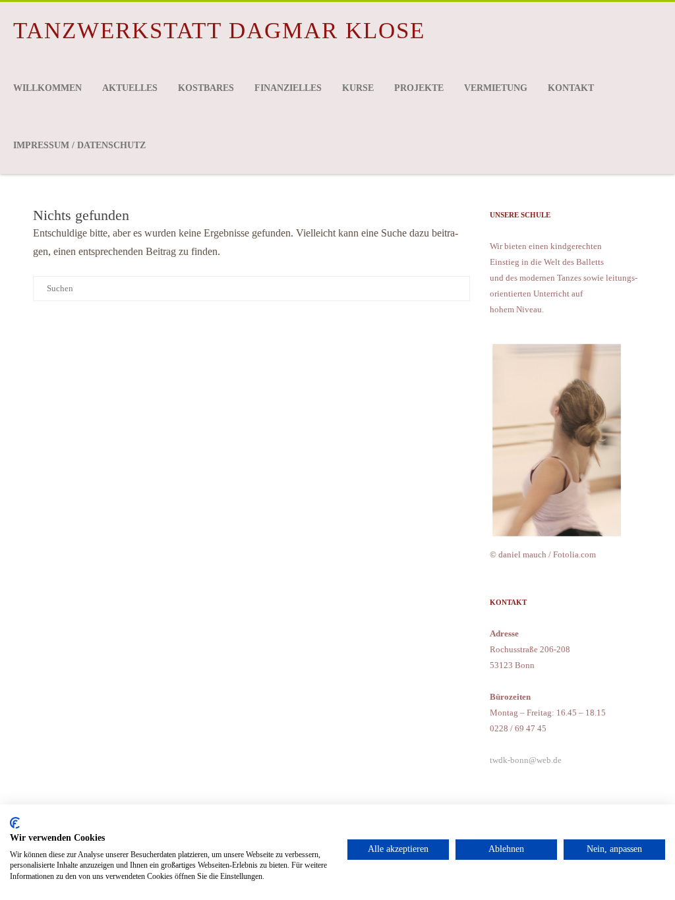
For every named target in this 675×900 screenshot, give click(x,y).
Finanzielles (288, 88)
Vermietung (495, 88)
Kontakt (571, 88)
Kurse (358, 88)
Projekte (419, 88)
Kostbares (206, 88)
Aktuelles (130, 88)
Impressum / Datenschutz (79, 145)
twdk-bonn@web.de (526, 760)
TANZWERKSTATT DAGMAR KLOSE (219, 30)
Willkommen (47, 88)
